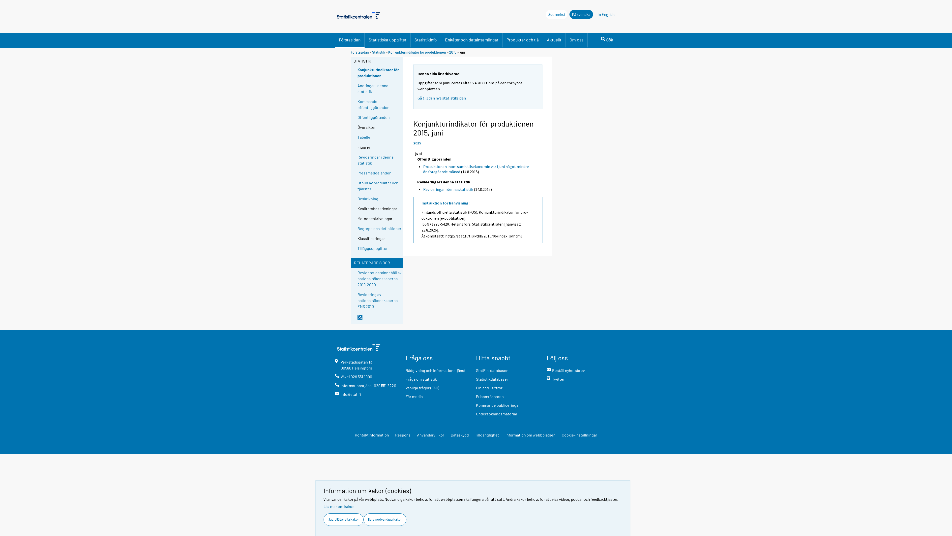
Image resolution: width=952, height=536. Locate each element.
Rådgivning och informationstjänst (436, 370)
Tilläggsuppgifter (372, 248)
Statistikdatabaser (492, 379)
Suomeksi (556, 14)
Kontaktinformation (372, 435)
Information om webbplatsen (531, 435)
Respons (403, 435)
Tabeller (364, 137)
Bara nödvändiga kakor (385, 519)
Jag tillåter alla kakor (343, 519)
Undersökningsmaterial (496, 413)
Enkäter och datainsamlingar (471, 39)
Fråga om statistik (421, 379)
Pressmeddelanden (374, 172)
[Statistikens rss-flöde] (379, 319)
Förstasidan (349, 39)
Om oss (576, 39)
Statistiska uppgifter (387, 39)
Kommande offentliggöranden (373, 104)
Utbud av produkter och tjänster (377, 185)
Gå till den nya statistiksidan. (442, 98)
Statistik (378, 52)
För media (414, 396)
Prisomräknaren (490, 396)
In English (606, 14)
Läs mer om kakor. (339, 506)
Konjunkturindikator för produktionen (417, 52)
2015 (452, 52)
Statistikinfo (426, 39)
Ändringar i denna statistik (372, 88)
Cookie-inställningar (579, 435)
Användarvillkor (430, 435)
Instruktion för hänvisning (445, 203)
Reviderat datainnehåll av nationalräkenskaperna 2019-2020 (379, 278)
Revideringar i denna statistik (375, 160)
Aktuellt (554, 39)
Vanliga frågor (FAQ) (422, 387)
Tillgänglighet (487, 435)
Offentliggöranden (373, 117)
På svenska (581, 14)
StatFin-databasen (492, 370)
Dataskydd (460, 435)
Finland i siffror (489, 387)
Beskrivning (367, 198)
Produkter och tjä (522, 39)
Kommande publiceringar (498, 405)
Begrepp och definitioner (379, 228)
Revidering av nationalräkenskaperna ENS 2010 (377, 300)
